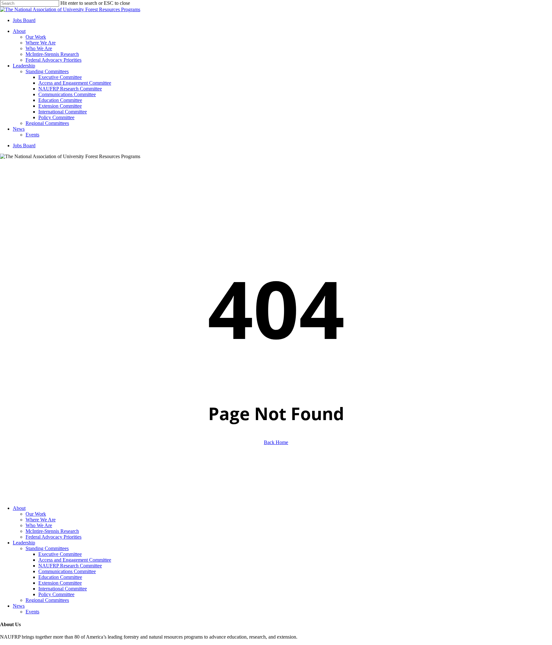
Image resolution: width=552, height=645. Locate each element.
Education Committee (60, 577)
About (19, 508)
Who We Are (39, 525)
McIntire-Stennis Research (52, 531)
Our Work (36, 514)
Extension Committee (60, 583)
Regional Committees (47, 600)
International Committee (62, 588)
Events (32, 611)
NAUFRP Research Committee (70, 565)
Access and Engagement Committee (74, 560)
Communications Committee (67, 571)
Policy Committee (56, 594)
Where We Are (41, 519)
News (19, 606)
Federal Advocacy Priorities (53, 537)
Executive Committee (60, 554)
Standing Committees (47, 548)
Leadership (24, 542)
